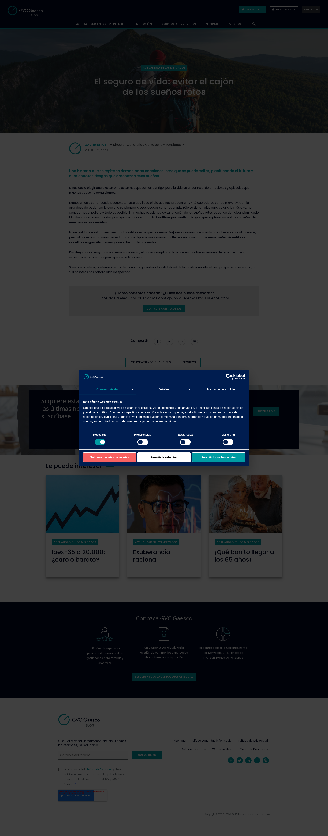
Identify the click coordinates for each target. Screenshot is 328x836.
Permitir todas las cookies (218, 457)
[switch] (142, 442)
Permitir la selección (164, 457)
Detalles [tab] (164, 389)
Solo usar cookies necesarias (109, 457)
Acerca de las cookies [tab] (221, 389)
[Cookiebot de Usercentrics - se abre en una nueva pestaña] (228, 377)
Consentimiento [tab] (107, 389)
